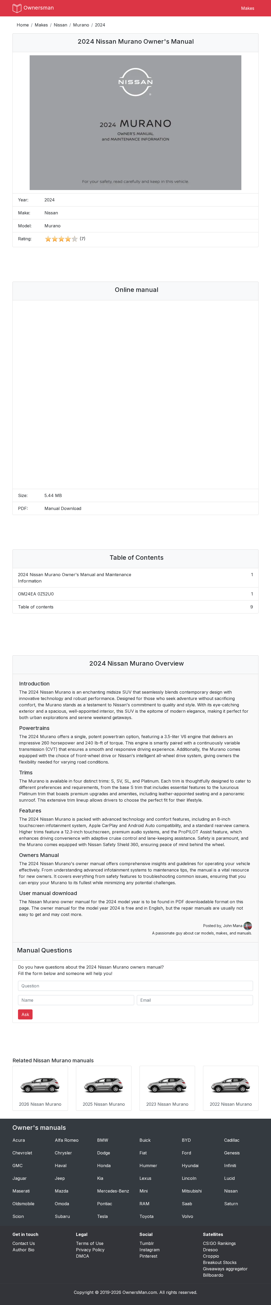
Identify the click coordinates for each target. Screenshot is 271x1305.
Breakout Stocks (220, 1262)
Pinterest (148, 1256)
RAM (144, 1203)
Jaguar (19, 1178)
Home (23, 25)
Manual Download (62, 508)
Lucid (229, 1178)
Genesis (232, 1152)
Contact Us (23, 1243)
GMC (17, 1165)
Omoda (62, 1203)
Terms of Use (89, 1243)
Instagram (149, 1249)
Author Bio (23, 1249)
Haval (60, 1165)
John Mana (233, 925)
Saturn (231, 1203)
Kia (100, 1178)
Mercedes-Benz (113, 1191)
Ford (186, 1152)
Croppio (211, 1256)
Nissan (60, 25)
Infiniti (230, 1165)
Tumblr (146, 1243)
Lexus (145, 1178)
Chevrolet (22, 1152)
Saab (187, 1203)
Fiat (143, 1152)
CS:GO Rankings (219, 1243)
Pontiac (104, 1203)
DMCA (82, 1256)
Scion (18, 1216)
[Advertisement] (135, 264)
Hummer (148, 1165)
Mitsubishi (192, 1191)
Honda (104, 1165)
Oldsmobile (23, 1203)
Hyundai (190, 1165)
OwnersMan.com (140, 1292)
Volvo (187, 1216)
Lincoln (189, 1178)
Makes (247, 8)
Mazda (61, 1191)
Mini (143, 1191)
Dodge (103, 1152)
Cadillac (232, 1140)
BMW (102, 1140)
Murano (81, 25)
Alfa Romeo (67, 1140)
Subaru (62, 1216)
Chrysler (63, 1152)
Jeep (60, 1178)
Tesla (102, 1216)
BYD (186, 1140)
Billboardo (213, 1275)
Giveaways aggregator (225, 1268)
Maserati (21, 1191)
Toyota (146, 1216)
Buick (145, 1140)
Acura (18, 1140)
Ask (25, 1014)
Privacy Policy (90, 1249)
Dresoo (210, 1249)
